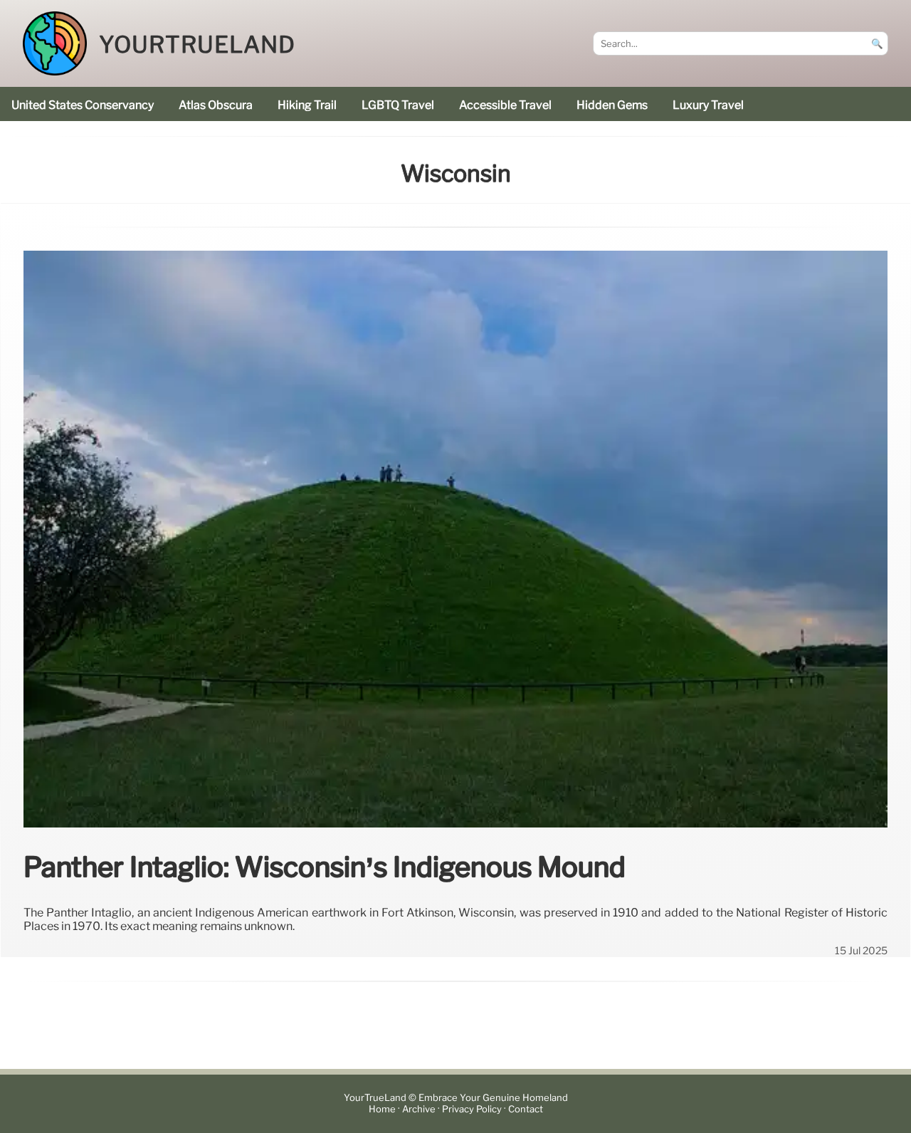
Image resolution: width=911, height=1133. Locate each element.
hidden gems (612, 105)
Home (382, 1109)
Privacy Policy (472, 1109)
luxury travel (708, 105)
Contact (525, 1109)
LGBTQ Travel (398, 105)
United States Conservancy (82, 105)
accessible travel (505, 105)
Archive (419, 1109)
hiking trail (307, 105)
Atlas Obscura (216, 105)
